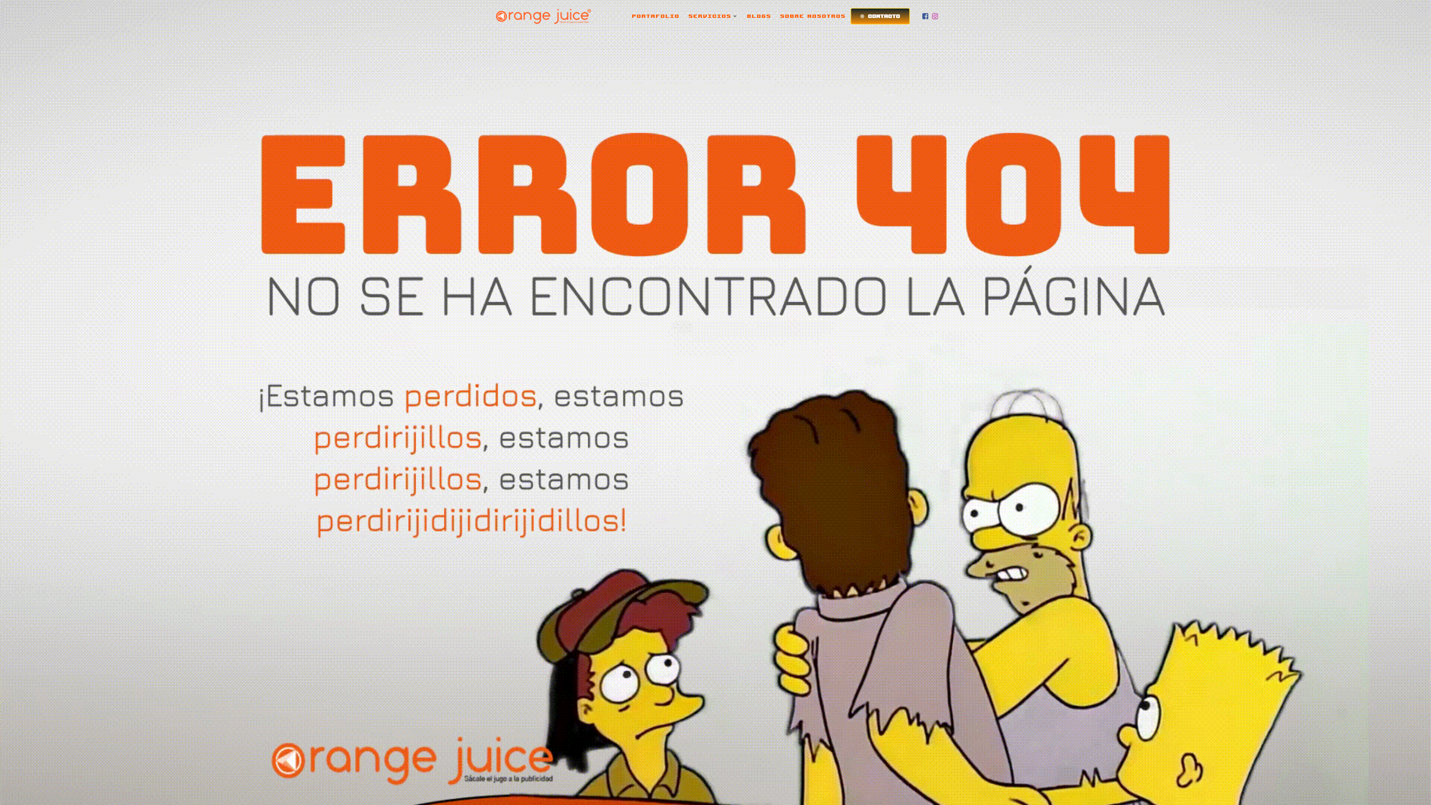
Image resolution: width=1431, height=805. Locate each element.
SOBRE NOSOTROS (813, 16)
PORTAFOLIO (656, 16)
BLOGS (759, 16)
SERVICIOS (710, 16)
